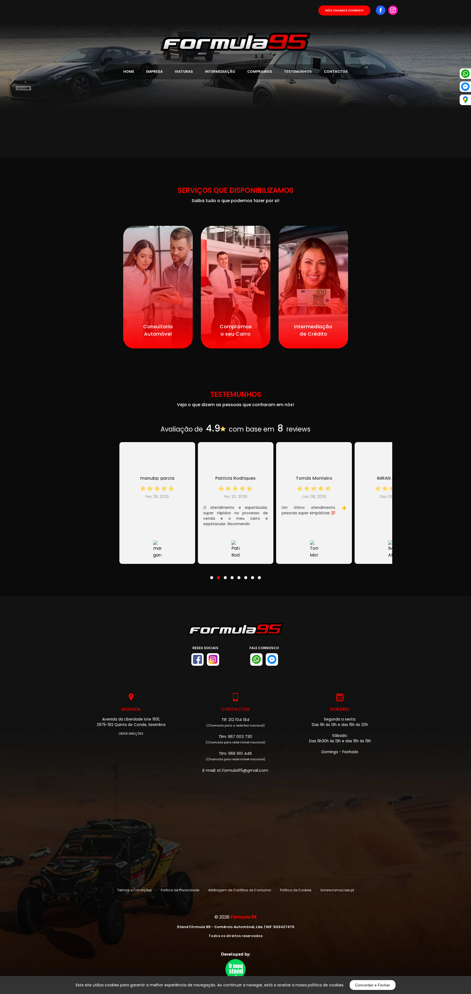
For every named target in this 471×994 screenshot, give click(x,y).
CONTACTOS (336, 71)
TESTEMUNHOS (298, 71)
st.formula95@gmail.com (242, 770)
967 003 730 (240, 736)
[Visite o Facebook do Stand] (197, 659)
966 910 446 (240, 753)
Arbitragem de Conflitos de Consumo (239, 890)
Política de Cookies (296, 890)
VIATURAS (184, 71)
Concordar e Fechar (372, 985)
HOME (128, 71)
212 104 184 (238, 719)
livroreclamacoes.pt (337, 890)
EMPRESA (154, 71)
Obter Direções (131, 734)
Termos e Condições (134, 890)
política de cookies (325, 985)
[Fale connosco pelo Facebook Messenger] (272, 659)
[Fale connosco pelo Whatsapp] (256, 659)
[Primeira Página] (235, 25)
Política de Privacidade (180, 890)
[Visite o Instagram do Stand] (213, 659)
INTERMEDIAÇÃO (220, 71)
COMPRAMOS (259, 71)
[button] (211, 574)
